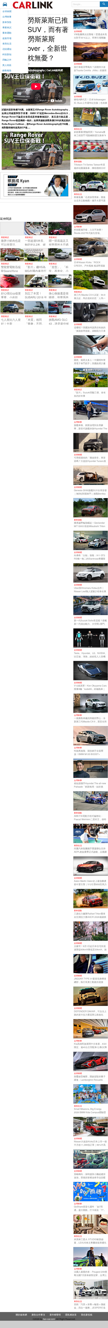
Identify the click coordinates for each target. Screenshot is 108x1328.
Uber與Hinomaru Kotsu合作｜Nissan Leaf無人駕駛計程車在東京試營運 (90, 591)
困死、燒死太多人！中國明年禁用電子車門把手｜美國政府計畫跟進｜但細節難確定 (89, 363)
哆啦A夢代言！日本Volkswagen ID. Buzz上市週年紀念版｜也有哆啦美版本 (90, 103)
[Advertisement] (36, 209)
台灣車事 (6, 16)
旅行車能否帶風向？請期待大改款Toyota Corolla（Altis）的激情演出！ (90, 70)
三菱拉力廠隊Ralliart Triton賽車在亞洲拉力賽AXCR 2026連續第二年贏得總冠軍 (90, 917)
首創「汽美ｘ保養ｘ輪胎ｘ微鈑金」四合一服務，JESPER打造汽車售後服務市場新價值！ (89, 1308)
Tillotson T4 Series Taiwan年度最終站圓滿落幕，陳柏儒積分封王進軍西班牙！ (89, 168)
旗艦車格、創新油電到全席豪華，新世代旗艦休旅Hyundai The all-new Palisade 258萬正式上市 (90, 428)
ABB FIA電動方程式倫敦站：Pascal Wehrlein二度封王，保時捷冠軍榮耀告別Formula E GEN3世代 (90, 821)
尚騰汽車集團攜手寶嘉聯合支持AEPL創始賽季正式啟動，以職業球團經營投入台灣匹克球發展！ (90, 852)
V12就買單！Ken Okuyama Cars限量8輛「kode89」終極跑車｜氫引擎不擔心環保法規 (90, 689)
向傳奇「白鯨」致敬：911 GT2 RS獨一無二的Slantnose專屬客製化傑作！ (89, 559)
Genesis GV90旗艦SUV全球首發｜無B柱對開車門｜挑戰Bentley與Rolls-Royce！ (90, 494)
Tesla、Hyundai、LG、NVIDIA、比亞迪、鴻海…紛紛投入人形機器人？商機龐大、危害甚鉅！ (90, 656)
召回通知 (6, 49)
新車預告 (6, 22)
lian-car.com (49, 1319)
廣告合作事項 (38, 1314)
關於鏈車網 (21, 1314)
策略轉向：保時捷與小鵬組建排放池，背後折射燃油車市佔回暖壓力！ (89, 1177)
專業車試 (6, 27)
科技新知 (6, 54)
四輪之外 (6, 59)
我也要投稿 (86, 1314)
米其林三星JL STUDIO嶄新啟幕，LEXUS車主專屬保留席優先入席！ (90, 1243)
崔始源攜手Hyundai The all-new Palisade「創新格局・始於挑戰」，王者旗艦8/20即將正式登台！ (90, 788)
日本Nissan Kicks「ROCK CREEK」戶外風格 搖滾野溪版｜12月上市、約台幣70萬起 (89, 266)
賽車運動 (6, 32)
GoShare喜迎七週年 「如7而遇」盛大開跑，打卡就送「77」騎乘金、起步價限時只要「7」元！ (90, 1211)
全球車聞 (6, 11)
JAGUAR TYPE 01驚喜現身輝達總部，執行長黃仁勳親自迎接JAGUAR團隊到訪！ (90, 982)
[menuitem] (6, 4)
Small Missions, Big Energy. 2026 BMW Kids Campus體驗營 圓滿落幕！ (90, 1112)
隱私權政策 (70, 1314)
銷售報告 (6, 70)
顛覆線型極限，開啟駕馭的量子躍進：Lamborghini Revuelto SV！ (89, 1080)
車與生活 (6, 43)
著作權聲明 (55, 1314)
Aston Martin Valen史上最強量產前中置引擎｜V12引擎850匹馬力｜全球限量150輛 (90, 884)
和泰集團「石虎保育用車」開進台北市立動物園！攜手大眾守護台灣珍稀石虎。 (89, 200)
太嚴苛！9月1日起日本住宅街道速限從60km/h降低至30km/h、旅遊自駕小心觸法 (90, 949)
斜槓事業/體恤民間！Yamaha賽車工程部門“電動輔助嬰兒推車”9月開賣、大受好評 (90, 135)
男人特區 (6, 65)
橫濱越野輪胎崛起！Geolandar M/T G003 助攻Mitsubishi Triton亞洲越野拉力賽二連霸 (89, 526)
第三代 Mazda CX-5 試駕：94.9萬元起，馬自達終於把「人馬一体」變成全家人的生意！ (89, 298)
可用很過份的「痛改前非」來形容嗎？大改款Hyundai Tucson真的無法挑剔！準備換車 (90, 461)
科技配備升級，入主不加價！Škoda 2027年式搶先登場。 (88, 231)
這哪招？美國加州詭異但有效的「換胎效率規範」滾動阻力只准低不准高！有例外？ (89, 331)
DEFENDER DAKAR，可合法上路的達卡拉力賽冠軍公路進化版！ (90, 1015)
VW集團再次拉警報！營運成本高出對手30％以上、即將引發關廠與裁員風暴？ (90, 38)
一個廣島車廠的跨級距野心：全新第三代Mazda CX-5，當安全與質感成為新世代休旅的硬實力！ (90, 721)
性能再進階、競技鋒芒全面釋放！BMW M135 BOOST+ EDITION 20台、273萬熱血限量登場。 (90, 755)
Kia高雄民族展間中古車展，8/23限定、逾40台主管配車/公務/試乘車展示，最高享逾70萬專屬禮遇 (90, 1047)
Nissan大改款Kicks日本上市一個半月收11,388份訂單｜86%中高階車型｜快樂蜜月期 (90, 1145)
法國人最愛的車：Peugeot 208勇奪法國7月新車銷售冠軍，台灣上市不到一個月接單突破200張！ (90, 1275)
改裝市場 (6, 38)
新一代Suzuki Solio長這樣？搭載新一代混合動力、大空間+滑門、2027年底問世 (90, 624)
